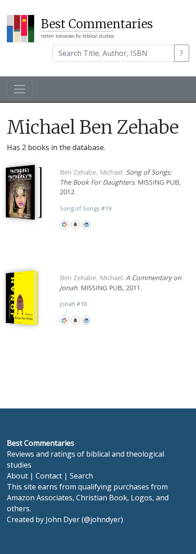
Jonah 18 (73, 304)
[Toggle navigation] (19, 89)
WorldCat (64, 224)
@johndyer (102, 519)
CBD (86, 224)
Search (81, 476)
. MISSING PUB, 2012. (120, 182)
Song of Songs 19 (85, 208)
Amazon (75, 224)
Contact (49, 476)
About (17, 476)
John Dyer (63, 519)
